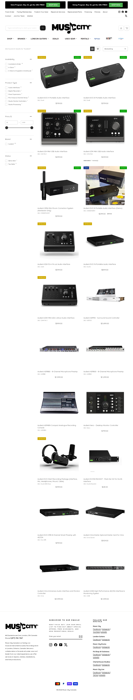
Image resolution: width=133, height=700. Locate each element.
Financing (88, 12)
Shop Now (53, 5)
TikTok (95, 675)
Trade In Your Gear (41, 12)
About (105, 12)
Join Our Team (19, 16)
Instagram (106, 629)
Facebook (97, 629)
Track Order (9, 12)
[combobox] (22, 28)
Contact (8, 16)
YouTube (96, 632)
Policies (97, 12)
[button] (92, 49)
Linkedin (104, 632)
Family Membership (24, 12)
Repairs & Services (58, 12)
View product (59, 91)
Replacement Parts (75, 12)
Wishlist (30, 16)
